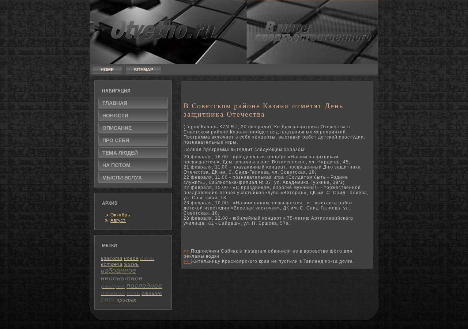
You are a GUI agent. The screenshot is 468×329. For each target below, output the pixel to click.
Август (118, 220)
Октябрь (120, 215)
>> (187, 251)
